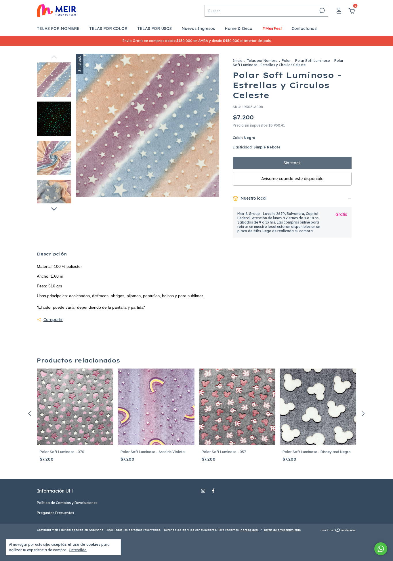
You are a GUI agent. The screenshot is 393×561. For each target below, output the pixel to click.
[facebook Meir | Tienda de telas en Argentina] (213, 491)
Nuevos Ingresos (198, 28)
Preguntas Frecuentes (55, 513)
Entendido (78, 550)
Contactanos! (304, 28)
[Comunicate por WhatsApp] (380, 548)
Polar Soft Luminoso (312, 60)
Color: (244, 138)
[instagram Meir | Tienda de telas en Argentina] (203, 491)
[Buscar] (321, 10)
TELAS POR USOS (154, 28)
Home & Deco (238, 28)
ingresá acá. (249, 530)
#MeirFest (272, 28)
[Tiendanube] (338, 530)
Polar (286, 60)
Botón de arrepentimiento (282, 530)
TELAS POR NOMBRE (58, 28)
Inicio (238, 60)
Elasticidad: (257, 147)
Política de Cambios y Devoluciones (67, 503)
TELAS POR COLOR (108, 28)
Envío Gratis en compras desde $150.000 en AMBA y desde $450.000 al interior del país (197, 41)
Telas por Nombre (262, 60)
